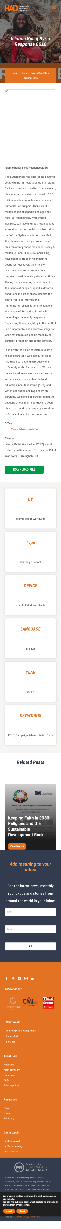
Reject (22, 1211)
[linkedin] (32, 978)
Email (25, 1217)
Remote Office (34, 1217)
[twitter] (13, 978)
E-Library (24, 73)
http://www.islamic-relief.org (22, 429)
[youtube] (19, 978)
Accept (9, 1211)
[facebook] (6, 978)
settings (25, 1205)
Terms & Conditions (23, 1182)
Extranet (18, 1217)
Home (14, 73)
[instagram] (26, 978)
